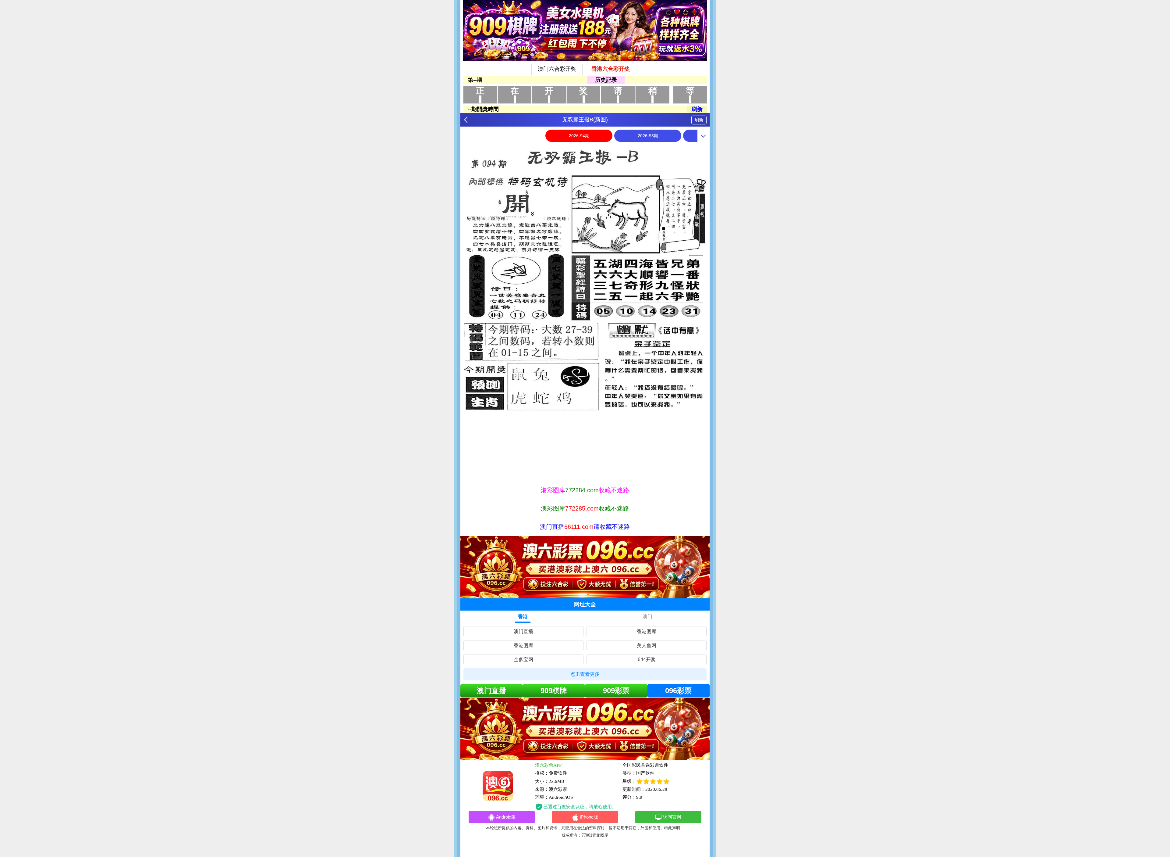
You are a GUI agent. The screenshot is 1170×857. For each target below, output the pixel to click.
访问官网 (672, 816)
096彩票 (678, 691)
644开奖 (647, 659)
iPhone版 (589, 816)
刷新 (699, 119)
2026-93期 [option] (648, 135)
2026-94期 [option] (579, 135)
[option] (585, 313)
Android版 (506, 816)
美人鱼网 (646, 645)
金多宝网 (523, 659)
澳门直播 (523, 631)
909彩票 (616, 691)
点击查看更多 (585, 674)
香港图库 (646, 631)
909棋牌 (554, 691)
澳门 (647, 616)
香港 (523, 616)
